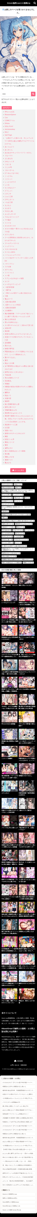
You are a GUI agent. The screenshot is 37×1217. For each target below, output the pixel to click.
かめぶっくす (9, 161)
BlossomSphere (10, 114)
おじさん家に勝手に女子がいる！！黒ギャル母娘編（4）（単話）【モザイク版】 (19, 1153)
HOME (19, 1061)
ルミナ (7, 281)
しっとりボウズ (10, 182)
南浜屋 (7, 331)
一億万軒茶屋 (9, 287)
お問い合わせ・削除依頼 (18, 1065)
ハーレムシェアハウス (13, 255)
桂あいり (8, 395)
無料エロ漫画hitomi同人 (10, 1198)
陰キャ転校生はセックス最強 (15, 451)
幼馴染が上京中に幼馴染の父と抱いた (14, 1086)
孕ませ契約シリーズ (12, 378)
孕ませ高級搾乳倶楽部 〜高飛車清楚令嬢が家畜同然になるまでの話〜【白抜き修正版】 (19, 1169)
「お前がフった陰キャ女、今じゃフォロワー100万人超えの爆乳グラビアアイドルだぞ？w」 (19, 141)
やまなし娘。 (9, 211)
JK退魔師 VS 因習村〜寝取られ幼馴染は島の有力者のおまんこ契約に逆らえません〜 (19, 1118)
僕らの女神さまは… (12, 322)
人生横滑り (9, 310)
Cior (6, 117)
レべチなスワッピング (13, 284)
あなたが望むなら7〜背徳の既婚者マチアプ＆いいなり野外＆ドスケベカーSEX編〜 (19, 1110)
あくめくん (9, 150)
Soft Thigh (8, 135)
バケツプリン (9, 264)
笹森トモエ (9, 430)
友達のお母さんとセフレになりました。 (19, 334)
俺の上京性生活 (10, 319)
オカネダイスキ (10, 226)
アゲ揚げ (8, 220)
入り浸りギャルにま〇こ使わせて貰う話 (19, 325)
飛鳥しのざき (9, 457)
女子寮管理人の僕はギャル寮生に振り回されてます (18, 521)
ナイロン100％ (10, 252)
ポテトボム (9, 270)
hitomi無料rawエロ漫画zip (18, 3)
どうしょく (9, 190)
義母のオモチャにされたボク (15, 433)
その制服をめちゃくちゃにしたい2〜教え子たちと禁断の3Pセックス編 (19, 1098)
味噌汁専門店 (9, 348)
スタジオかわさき (11, 249)
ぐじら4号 (8, 167)
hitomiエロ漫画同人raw (10, 1194)
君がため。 (9, 346)
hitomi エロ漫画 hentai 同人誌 (12, 1210)
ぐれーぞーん (9, 170)
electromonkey (10, 129)
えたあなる (9, 158)
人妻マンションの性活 (13, 305)
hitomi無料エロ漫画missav (11, 1202)
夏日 (6, 360)
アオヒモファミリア (12, 217)
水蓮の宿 (8, 398)
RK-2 (6, 132)
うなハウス (9, 155)
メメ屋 (7, 275)
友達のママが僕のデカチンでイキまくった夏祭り (18, 1094)
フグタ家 (8, 267)
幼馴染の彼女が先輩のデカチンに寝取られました (18, 559)
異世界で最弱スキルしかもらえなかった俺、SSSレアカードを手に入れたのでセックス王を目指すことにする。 (19, 419)
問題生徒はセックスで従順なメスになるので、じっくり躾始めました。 (18, 549)
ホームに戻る (19, 470)
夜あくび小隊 (9, 363)
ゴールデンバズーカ (12, 243)
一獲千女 (8, 290)
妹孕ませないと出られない (14, 372)
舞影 (6, 436)
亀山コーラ (9, 299)
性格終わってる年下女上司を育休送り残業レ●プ (17, 1122)
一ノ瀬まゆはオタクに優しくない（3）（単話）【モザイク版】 (19, 1161)
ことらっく (9, 179)
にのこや (8, 193)
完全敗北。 (9, 381)
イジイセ (8, 223)
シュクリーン (9, 246)
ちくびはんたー (10, 188)
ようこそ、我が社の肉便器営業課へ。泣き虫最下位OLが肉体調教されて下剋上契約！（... (19, 1181)
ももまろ (8, 208)
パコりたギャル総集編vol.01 (11, 1102)
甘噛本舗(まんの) (11, 410)
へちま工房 (9, 202)
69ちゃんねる (9, 112)
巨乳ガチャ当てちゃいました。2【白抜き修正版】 (18, 1177)
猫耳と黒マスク (10, 407)
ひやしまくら (9, 199)
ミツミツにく (9, 272)
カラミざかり (9, 234)
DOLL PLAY (9, 126)
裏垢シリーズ (9, 442)
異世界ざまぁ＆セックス (13, 413)
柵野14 (7, 392)
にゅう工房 (9, 196)
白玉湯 (7, 427)
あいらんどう (9, 147)
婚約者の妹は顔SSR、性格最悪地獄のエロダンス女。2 (19, 1090)
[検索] (33, 94)
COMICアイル (10, 120)
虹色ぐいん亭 (9, 439)
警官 (6, 445)
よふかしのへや (10, 214)
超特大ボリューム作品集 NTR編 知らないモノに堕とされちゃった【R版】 (19, 1173)
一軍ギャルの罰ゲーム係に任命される (18, 293)
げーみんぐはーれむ (12, 173)
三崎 (6, 296)
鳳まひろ (8, 463)
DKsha (7, 123)
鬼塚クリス (9, 460)
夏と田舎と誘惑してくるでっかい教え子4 (15, 1106)
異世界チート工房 (11, 425)
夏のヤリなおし (10, 357)
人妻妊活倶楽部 (10, 308)
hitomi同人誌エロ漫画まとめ (11, 1206)
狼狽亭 (7, 401)
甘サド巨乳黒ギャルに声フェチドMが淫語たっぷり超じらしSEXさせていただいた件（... (19, 1185)
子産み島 (8, 375)
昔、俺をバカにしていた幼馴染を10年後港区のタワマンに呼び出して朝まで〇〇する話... (19, 1165)
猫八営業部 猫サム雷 (12, 404)
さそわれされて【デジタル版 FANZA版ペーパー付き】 (19, 1082)
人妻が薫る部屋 (10, 302)
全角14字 (8, 328)
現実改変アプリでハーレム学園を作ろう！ (16, 1114)
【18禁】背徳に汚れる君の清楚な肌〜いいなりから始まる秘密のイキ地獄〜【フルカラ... (19, 1149)
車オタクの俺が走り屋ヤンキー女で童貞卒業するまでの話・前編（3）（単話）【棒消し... (19, 1157)
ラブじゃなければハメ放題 (14, 278)
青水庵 (7, 454)
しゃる (7, 185)
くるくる (8, 164)
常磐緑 (7, 384)
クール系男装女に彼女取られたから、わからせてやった (18, 507)
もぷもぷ (8, 205)
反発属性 (8, 343)
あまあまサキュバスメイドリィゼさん (18, 153)
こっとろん (9, 176)
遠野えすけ (9, 448)
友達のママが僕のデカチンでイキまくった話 (16, 514)
